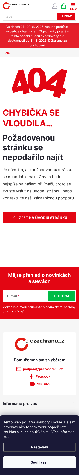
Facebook (43, 376)
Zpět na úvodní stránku (43, 217)
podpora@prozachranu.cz (43, 369)
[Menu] (73, 6)
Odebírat (62, 296)
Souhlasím (39, 462)
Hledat (66, 16)
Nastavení (39, 447)
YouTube (43, 384)
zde (6, 436)
